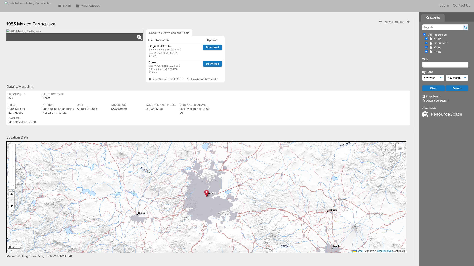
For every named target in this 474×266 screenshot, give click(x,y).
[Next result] (408, 21)
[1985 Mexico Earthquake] (74, 31)
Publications (90, 6)
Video (436, 47)
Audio (436, 39)
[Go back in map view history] (11, 206)
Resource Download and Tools (169, 33)
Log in (444, 5)
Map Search (433, 96)
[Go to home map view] (11, 194)
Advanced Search (437, 100)
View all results (394, 21)
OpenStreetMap (385, 250)
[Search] (465, 27)
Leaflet (359, 250)
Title (425, 59)
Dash (66, 6)
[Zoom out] (12, 186)
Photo (437, 51)
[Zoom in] (12, 147)
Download (212, 47)
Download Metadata (204, 79)
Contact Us (461, 5)
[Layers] (400, 148)
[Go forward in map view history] (11, 200)
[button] (206, 193)
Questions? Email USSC (167, 79)
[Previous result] (380, 21)
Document (440, 43)
